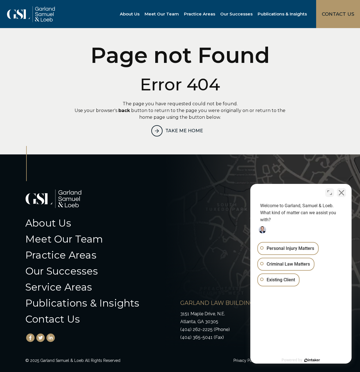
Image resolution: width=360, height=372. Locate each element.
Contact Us (52, 319)
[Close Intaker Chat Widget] (341, 192)
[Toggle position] (329, 192)
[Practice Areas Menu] (216, 14)
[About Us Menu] (140, 14)
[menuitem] (130, 14)
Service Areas (58, 287)
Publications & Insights (282, 14)
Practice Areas (199, 14)
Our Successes (236, 14)
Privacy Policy (246, 360)
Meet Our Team (162, 14)
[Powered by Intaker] (312, 360)
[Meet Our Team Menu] (180, 14)
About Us (130, 14)
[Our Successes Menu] (253, 14)
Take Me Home (184, 130)
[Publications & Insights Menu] (307, 14)
